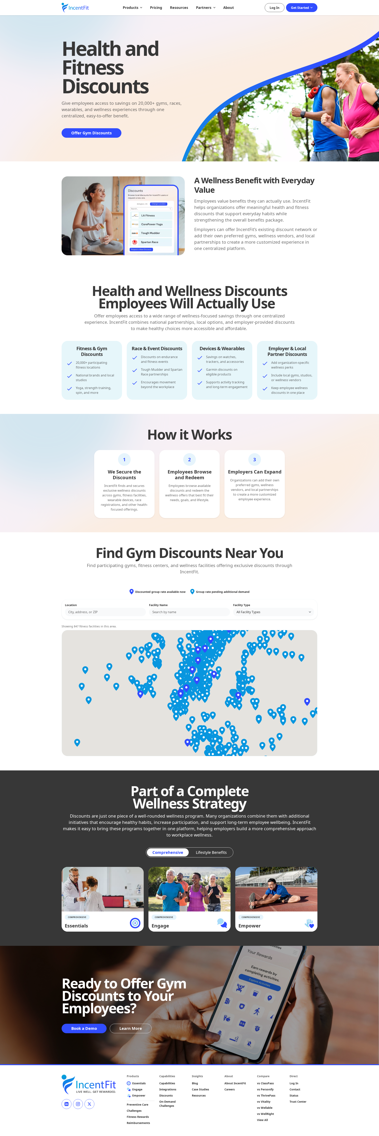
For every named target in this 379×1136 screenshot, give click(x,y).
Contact (295, 1089)
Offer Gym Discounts (91, 133)
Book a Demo (84, 1028)
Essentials (139, 1083)
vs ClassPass (265, 1083)
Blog (195, 1083)
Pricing (156, 7)
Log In (275, 8)
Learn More (130, 1028)
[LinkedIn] (66, 1104)
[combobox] (105, 612)
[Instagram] (78, 1104)
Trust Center (298, 1101)
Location (71, 605)
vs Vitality (263, 1101)
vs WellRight (265, 1114)
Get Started (300, 8)
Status (294, 1095)
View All (262, 1120)
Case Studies (200, 1089)
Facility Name (158, 605)
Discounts (166, 1095)
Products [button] (131, 7)
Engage (137, 1089)
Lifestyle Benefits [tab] (211, 852)
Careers (229, 1089)
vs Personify (265, 1089)
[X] (89, 1104)
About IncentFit (235, 1083)
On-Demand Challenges (167, 1104)
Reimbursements (138, 1123)
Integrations (167, 1089)
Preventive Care (137, 1104)
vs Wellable (264, 1108)
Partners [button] (204, 7)
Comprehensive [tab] (167, 852)
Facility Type (241, 605)
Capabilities (167, 1083)
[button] (186, 688)
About (228, 7)
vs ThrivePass (266, 1095)
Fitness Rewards (138, 1117)
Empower (138, 1095)
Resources (179, 7)
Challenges (134, 1111)
